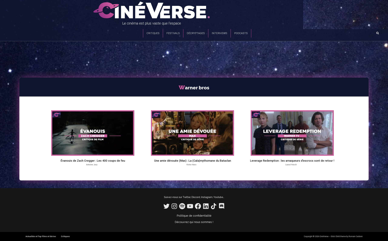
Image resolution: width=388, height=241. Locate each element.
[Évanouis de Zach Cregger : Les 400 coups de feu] (93, 133)
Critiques (153, 33)
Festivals (173, 33)
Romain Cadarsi (356, 236)
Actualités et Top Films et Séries (40, 236)
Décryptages (196, 33)
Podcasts (241, 33)
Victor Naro (191, 165)
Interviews (219, 33)
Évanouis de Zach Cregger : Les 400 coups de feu (93, 160)
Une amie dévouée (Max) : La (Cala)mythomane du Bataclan (192, 160)
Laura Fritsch (291, 165)
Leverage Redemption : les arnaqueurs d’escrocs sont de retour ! (292, 160)
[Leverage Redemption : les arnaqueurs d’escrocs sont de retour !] (292, 133)
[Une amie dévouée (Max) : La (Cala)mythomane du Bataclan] (192, 133)
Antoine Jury (91, 165)
